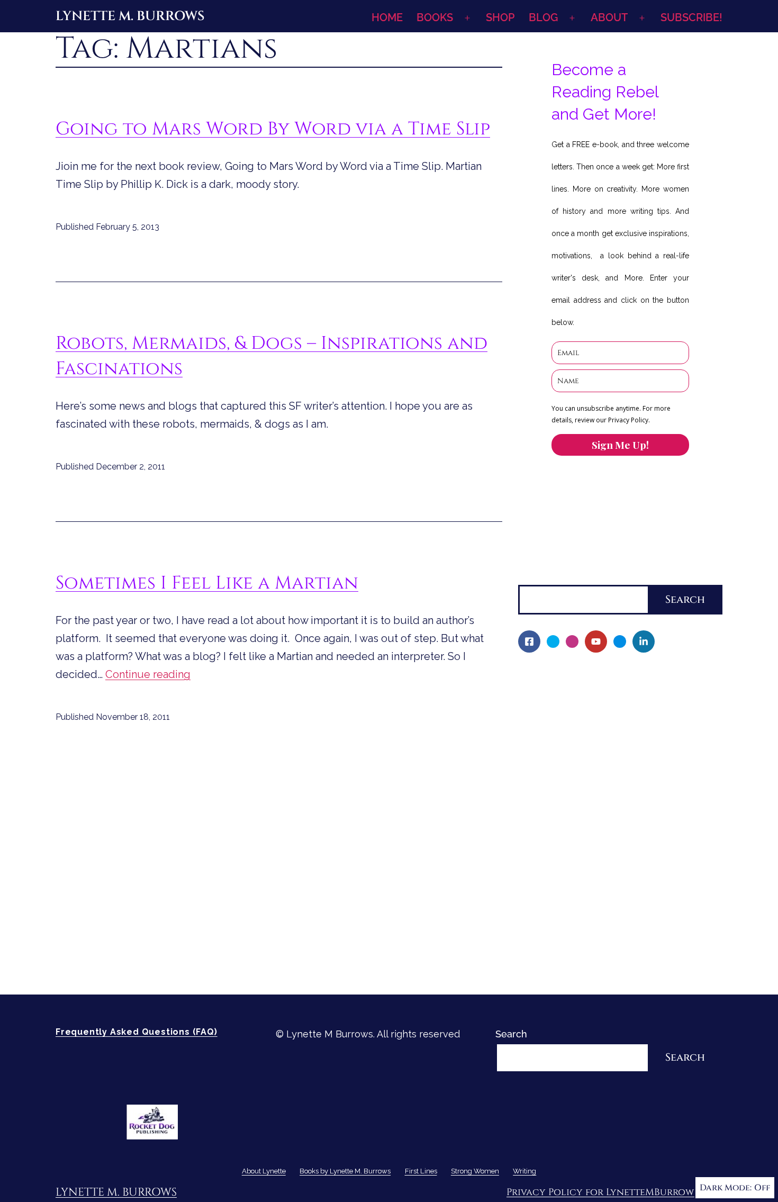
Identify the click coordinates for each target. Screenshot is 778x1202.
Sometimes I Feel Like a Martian (207, 583)
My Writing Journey (568, 695)
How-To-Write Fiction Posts (587, 948)
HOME (387, 17)
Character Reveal (564, 803)
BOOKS (435, 17)
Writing (534, 912)
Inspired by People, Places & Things (607, 822)
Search (534, 576)
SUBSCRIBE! (691, 17)
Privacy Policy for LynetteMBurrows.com (614, 1192)
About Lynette (551, 677)
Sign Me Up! (620, 444)
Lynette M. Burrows (130, 16)
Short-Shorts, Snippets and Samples (607, 840)
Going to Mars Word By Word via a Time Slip (273, 128)
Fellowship (549, 731)
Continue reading (148, 674)
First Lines (541, 876)
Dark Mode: (726, 1188)
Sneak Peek (552, 858)
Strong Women (552, 894)
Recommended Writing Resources (602, 930)
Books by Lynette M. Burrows (585, 713)
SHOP (500, 17)
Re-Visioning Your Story (577, 966)
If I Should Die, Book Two (581, 785)
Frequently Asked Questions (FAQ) (137, 1032)
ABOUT (609, 17)
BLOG (543, 17)
